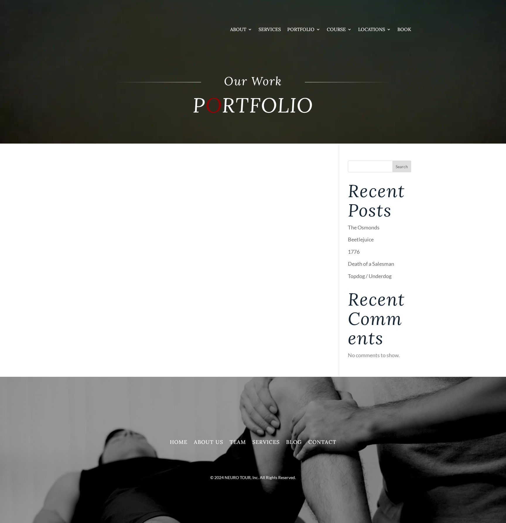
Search (402, 166)
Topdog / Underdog (370, 276)
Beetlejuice (361, 239)
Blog (294, 442)
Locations (371, 29)
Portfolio (300, 29)
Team (238, 442)
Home (178, 442)
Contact (322, 442)
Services (270, 29)
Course (336, 29)
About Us (208, 442)
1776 (354, 251)
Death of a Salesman (371, 263)
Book (404, 29)
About (238, 29)
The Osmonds (364, 227)
